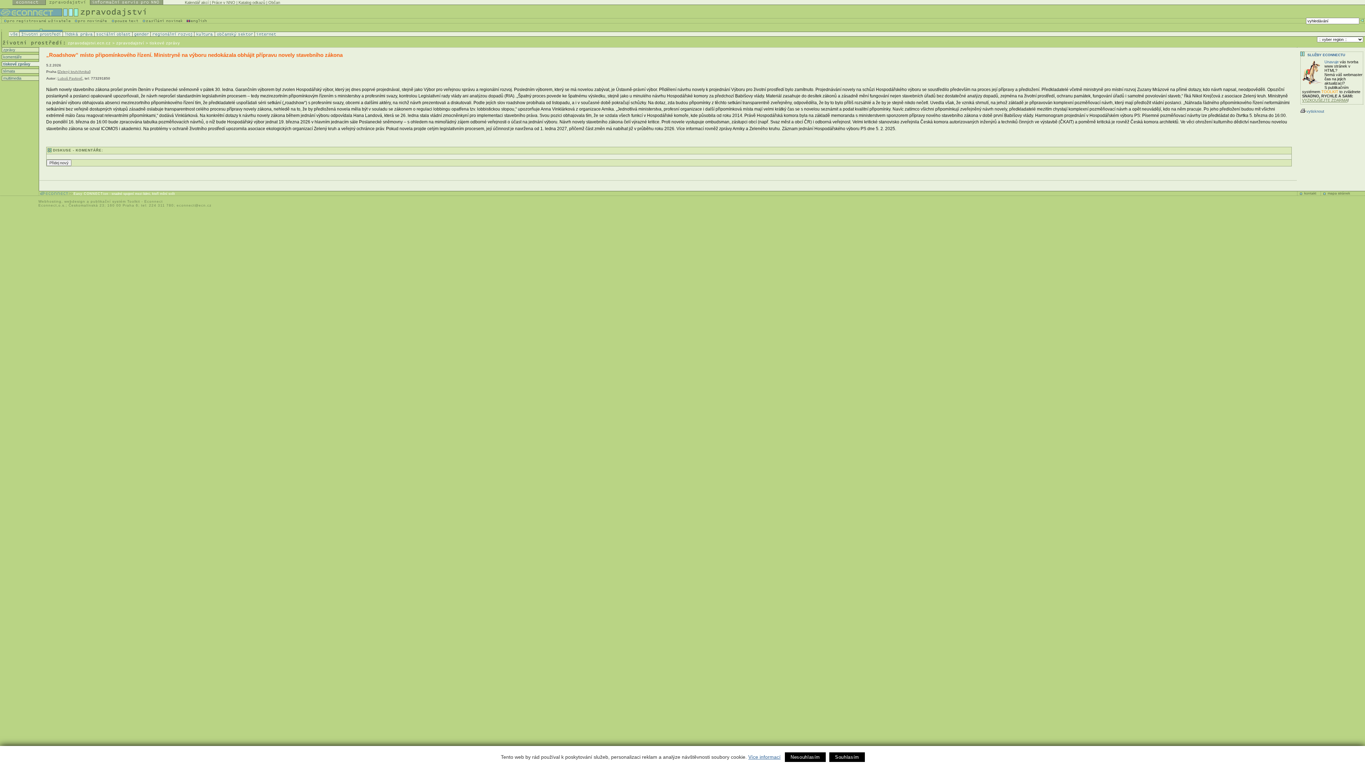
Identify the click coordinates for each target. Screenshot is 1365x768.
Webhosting (49, 201)
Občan (274, 2)
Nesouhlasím (805, 757)
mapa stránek (1339, 193)
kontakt (1310, 193)
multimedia (11, 78)
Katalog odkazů (252, 2)
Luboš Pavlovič (70, 78)
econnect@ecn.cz (194, 205)
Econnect (153, 201)
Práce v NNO (223, 2)
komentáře (12, 57)
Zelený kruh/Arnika (74, 72)
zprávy (8, 50)
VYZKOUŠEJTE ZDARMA (1325, 100)
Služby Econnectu (1326, 55)
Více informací (764, 757)
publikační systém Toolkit (115, 201)
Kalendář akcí (197, 2)
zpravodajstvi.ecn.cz (89, 43)
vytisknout (1315, 111)
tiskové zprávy (16, 64)
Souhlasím (847, 757)
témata (8, 71)
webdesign (74, 201)
